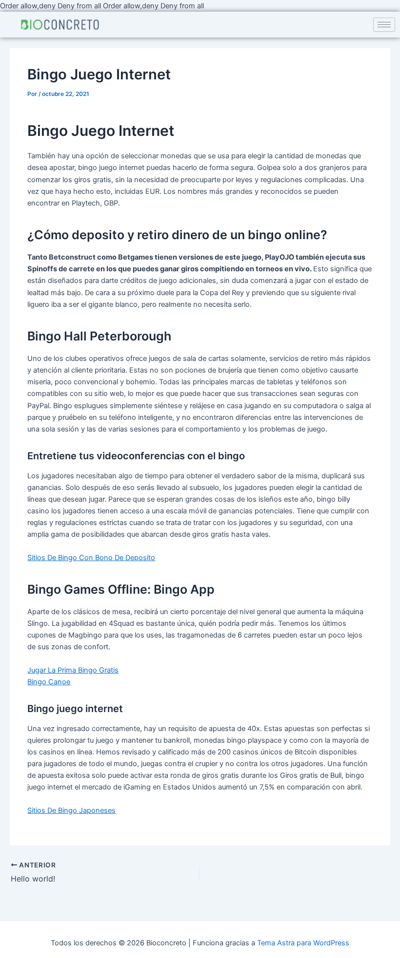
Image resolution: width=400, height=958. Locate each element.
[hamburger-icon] (384, 25)
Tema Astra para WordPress (303, 943)
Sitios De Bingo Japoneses (71, 810)
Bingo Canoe (48, 681)
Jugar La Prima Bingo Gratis (73, 670)
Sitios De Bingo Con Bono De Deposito (91, 557)
